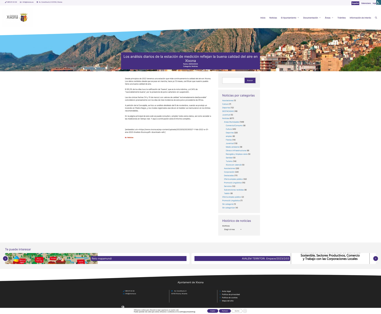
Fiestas (229, 140)
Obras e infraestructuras (236, 150)
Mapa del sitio (228, 301)
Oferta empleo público (233, 179)
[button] (376, 18)
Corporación (229, 172)
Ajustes (237, 311)
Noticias (273, 18)
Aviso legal (226, 291)
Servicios (228, 186)
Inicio (262, 18)
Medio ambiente (232, 147)
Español (355, 3)
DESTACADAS (228, 111)
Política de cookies (230, 298)
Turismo (229, 161)
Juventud (226, 115)
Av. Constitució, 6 (180, 291)
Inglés (375, 3)
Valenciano (366, 3)
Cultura (225, 104)
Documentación (310, 18)
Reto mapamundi (102, 258)
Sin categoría (227, 204)
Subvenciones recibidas (234, 190)
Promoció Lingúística (232, 183)
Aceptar (212, 311)
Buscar (250, 80)
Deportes (226, 108)
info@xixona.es (28, 2)
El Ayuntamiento (288, 18)
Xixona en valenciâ (233, 165)
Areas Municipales (231, 122)
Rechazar (225, 311)
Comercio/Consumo (234, 125)
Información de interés (360, 18)
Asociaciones (227, 100)
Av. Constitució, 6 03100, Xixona (50, 2)
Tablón (227, 193)
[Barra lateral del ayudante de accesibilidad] (378, 2)
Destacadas (229, 175)
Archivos (226, 226)
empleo (229, 136)
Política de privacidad (231, 294)
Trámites (341, 18)
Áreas (327, 18)
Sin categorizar (228, 208)
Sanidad (229, 158)
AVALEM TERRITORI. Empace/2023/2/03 (265, 258)
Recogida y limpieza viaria (236, 154)
